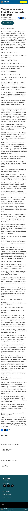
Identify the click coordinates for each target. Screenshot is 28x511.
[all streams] (26, 509)
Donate (24, 2)
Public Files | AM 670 (7, 494)
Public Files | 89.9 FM (7, 497)
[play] (2, 509)
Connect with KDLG (6, 491)
